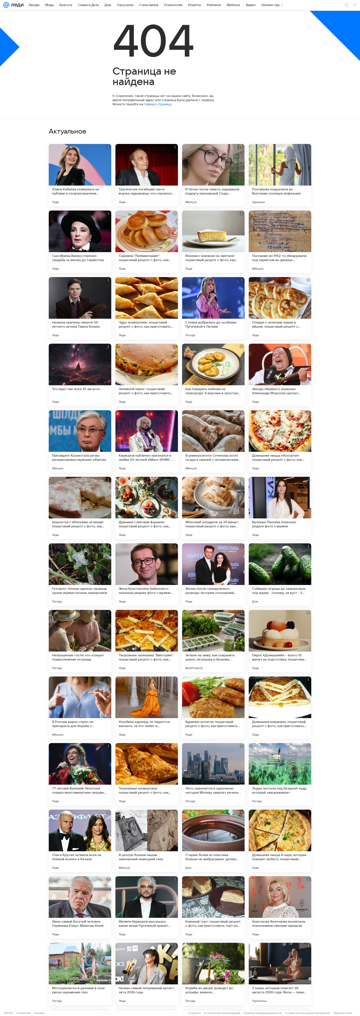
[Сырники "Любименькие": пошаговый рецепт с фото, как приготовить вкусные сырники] (146, 242)
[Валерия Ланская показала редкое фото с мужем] (280, 508)
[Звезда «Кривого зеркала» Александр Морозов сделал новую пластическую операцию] (280, 375)
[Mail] (6, 5)
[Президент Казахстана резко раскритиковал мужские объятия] (80, 441)
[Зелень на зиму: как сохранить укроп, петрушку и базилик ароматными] (213, 641)
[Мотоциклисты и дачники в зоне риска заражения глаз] (80, 974)
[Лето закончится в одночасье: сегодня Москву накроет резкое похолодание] (213, 774)
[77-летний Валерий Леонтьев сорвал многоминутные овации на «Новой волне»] (80, 774)
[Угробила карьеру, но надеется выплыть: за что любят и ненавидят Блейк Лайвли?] (146, 708)
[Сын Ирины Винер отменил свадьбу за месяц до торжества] (80, 242)
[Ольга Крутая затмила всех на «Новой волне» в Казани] (80, 841)
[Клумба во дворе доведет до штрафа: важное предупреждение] (213, 974)
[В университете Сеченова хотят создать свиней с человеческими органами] (213, 441)
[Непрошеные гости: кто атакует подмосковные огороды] (80, 641)
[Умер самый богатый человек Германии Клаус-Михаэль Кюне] (80, 907)
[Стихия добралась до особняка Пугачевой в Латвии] (213, 308)
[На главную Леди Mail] (16, 5)
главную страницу (157, 104)
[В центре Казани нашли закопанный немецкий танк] (146, 841)
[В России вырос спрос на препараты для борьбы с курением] (80, 708)
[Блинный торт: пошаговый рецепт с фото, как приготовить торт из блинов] (213, 907)
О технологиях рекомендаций (222, 1013)
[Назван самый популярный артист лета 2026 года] (146, 974)
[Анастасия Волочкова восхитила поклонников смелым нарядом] (280, 907)
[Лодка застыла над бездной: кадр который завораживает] (280, 774)
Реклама (39, 1013)
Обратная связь (342, 1013)
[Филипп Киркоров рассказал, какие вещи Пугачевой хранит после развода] (146, 907)
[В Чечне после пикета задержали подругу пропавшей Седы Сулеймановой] (213, 175)
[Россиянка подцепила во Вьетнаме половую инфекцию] (280, 175)
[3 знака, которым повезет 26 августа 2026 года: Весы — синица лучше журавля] (280, 974)
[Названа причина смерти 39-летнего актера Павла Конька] (80, 308)
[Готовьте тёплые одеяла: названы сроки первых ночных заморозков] (80, 574)
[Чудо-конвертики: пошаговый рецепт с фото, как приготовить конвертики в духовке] (146, 308)
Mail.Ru (8, 1013)
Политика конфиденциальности (263, 1013)
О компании (23, 1013)
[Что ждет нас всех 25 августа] (80, 375)
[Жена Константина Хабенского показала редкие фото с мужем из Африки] (146, 574)
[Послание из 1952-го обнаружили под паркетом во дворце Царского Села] (280, 242)
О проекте (194, 1013)
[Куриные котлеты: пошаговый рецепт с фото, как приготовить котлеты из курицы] (213, 708)
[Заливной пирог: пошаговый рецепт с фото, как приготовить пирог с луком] (146, 375)
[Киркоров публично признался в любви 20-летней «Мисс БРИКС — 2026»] (146, 441)
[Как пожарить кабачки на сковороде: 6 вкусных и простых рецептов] (213, 375)
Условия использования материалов (307, 1013)
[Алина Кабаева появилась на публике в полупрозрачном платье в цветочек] (80, 175)
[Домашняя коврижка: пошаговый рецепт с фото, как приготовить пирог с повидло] (280, 708)
